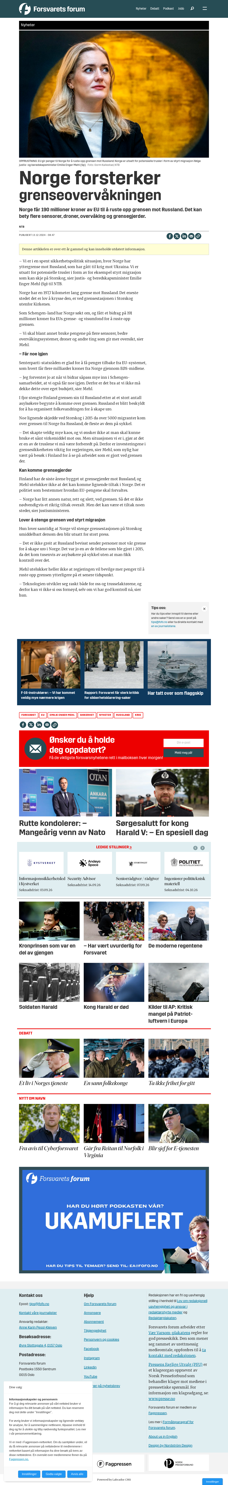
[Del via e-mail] (191, 235)
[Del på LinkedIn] (184, 235)
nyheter (105, 715)
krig (138, 715)
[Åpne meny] (205, 9)
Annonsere (92, 1313)
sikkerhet (87, 715)
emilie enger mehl (62, 715)
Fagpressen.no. (19, 1459)
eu (43, 715)
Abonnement (94, 1322)
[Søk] (192, 9)
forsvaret (28, 715)
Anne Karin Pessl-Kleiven (38, 1327)
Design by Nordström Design (170, 1446)
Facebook (91, 1349)
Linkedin (90, 1367)
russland (123, 715)
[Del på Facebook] (169, 235)
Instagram (92, 1358)
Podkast (168, 8)
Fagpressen (158, 1413)
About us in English (163, 1437)
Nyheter (141, 8)
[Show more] (204, 609)
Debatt (154, 8)
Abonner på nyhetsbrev (102, 1386)
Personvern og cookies (101, 1340)
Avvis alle (77, 1474)
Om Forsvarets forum (100, 1304)
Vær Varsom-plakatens (169, 1333)
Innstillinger (212, 1481)
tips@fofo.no (159, 622)
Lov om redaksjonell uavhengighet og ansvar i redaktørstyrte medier (178, 1306)
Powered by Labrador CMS (114, 1479)
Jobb (181, 8)
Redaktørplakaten (162, 1318)
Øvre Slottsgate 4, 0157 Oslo (40, 1345)
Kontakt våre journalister (38, 1313)
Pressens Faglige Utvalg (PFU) (176, 1364)
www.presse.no (162, 1398)
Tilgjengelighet (95, 1331)
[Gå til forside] (52, 9)
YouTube (90, 1377)
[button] (196, 848)
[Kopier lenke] (198, 236)
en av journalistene (163, 626)
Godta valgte (54, 1474)
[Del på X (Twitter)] (176, 235)
